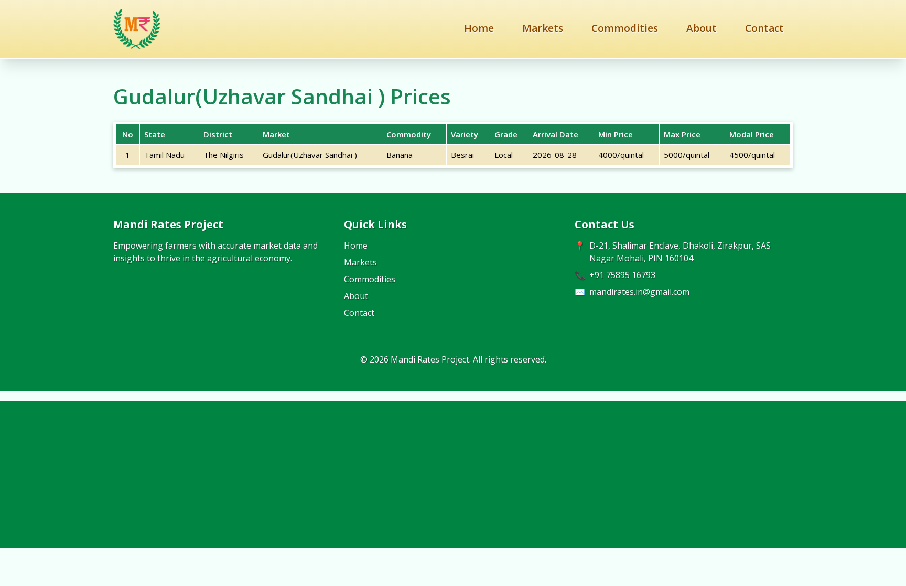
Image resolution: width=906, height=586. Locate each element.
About (701, 28)
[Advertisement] (453, 474)
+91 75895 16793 (622, 275)
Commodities (624, 28)
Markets (542, 28)
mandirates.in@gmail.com (639, 291)
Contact (764, 28)
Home (479, 28)
